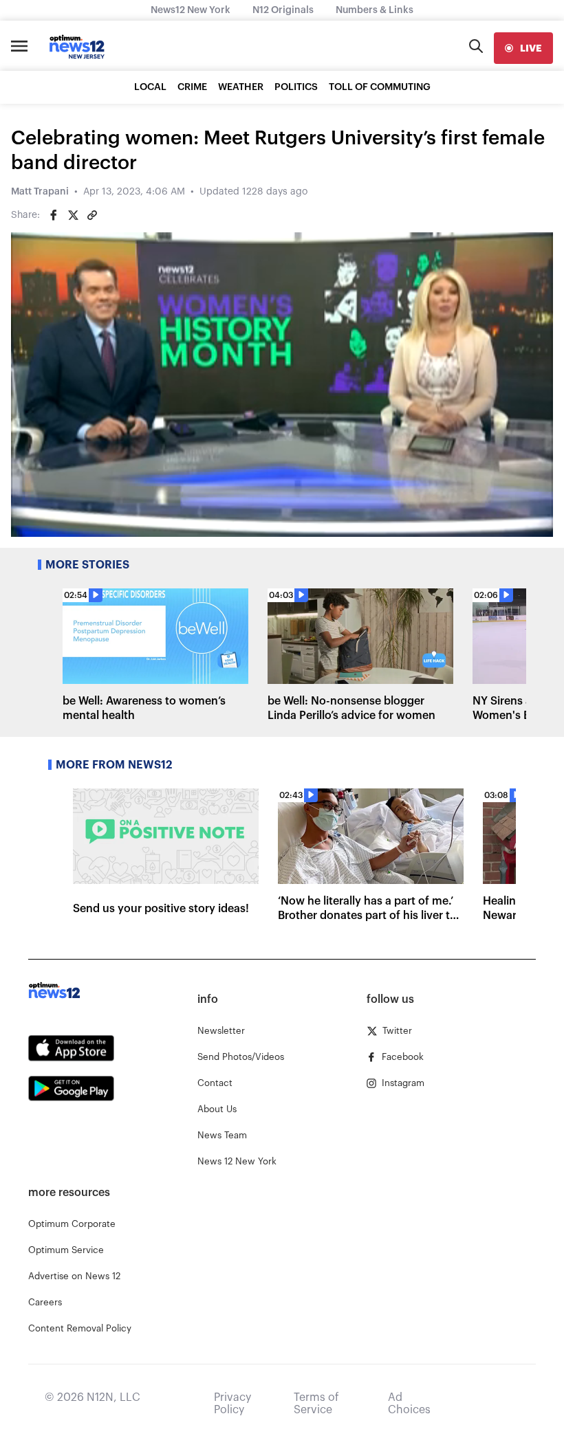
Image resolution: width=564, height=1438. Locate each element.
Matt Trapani (40, 192)
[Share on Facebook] (53, 215)
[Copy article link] (92, 215)
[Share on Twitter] (72, 215)
